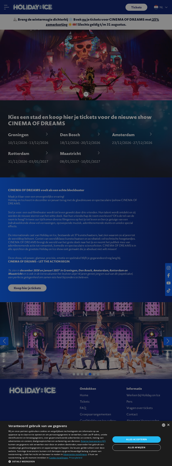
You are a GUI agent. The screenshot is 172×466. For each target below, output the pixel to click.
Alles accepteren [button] (136, 439)
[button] (58, 461)
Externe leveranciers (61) (93, 441)
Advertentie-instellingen (75, 454)
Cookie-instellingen (58, 457)
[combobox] (163, 425)
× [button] (168, 425)
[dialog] (86, 443)
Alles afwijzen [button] (136, 447)
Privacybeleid (75, 457)
